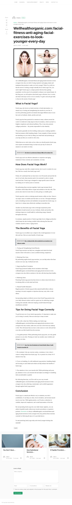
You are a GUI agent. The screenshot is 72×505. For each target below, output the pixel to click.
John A (7, 456)
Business (22, 2)
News (47, 2)
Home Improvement (32, 2)
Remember (24, 411)
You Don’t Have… (9, 450)
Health (42, 2)
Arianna (20, 18)
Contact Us (54, 2)
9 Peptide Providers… (58, 450)
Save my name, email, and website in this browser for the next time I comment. (36, 489)
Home (15, 2)
